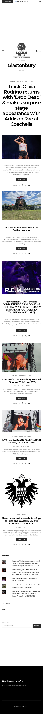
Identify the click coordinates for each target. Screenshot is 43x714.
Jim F (25, 527)
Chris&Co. (25, 706)
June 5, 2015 (19, 527)
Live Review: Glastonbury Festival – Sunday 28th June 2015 (21, 381)
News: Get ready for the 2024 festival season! (21, 229)
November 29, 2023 (20, 234)
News (31, 81)
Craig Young (26, 316)
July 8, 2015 (16, 446)
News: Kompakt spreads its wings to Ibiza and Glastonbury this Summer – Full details (21, 521)
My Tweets (6, 603)
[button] (40, 51)
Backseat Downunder (17, 81)
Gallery (14, 375)
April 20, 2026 (17, 129)
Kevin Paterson (25, 385)
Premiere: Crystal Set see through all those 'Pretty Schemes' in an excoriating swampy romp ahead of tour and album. (26, 572)
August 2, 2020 (16, 316)
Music (26, 81)
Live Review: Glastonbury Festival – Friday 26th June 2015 (21, 441)
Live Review (22, 375)
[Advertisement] (21, 25)
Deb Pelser (26, 129)
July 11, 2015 (16, 385)
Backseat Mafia (12, 681)
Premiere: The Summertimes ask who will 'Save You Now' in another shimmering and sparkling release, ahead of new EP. (26, 563)
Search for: (5, 622)
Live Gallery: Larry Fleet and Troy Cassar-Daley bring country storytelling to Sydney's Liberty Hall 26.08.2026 (26, 593)
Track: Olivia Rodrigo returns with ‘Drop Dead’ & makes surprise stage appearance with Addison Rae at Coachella (21, 105)
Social (4, 610)
